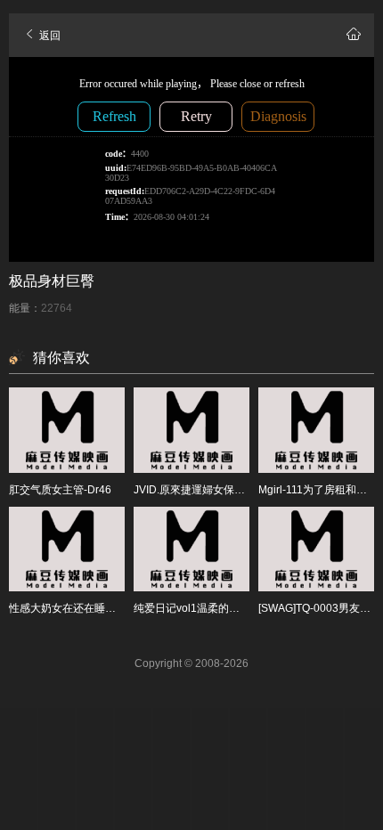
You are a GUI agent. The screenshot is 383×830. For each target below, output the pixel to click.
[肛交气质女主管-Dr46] (67, 430)
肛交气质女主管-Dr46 (60, 490)
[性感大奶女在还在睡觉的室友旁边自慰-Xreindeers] (67, 549)
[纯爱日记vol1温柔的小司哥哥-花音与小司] (191, 549)
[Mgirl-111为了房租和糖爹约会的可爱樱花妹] (316, 430)
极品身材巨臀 (51, 281)
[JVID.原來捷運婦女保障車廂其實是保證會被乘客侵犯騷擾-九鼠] (191, 430)
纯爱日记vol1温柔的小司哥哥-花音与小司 (231, 608)
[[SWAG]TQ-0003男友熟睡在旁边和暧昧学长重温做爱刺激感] (316, 549)
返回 (49, 35)
